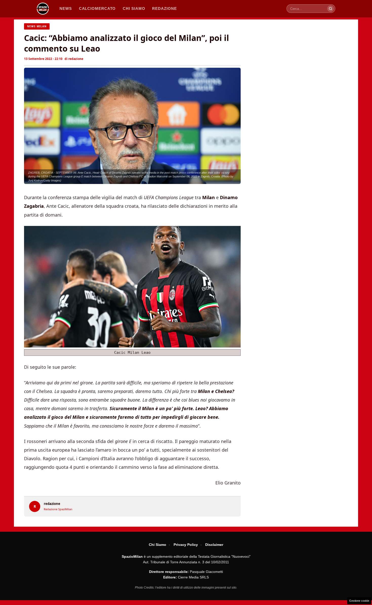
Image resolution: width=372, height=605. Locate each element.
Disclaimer (214, 545)
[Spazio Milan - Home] (43, 9)
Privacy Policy (186, 545)
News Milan (37, 26)
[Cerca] (330, 8)
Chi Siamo (157, 545)
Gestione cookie (359, 600)
